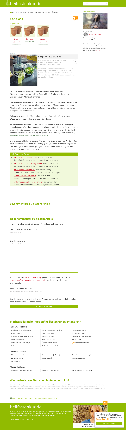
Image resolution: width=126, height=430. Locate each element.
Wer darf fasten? (16, 333)
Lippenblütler (15, 24)
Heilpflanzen (46, 12)
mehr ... (97, 50)
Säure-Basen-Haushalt (18, 355)
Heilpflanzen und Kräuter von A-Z (22, 370)
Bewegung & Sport (17, 358)
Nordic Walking (16, 361)
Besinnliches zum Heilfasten (81, 336)
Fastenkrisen (15, 346)
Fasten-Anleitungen (17, 339)
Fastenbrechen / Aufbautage (20, 343)
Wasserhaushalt (47, 358)
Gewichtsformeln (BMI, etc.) (51, 355)
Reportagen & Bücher (79, 330)
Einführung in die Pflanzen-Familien (28, 182)
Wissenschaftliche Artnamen (25, 157)
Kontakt (20, 398)
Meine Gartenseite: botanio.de (82, 370)
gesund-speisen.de (78, 358)
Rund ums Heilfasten (19, 12)
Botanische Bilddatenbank (24, 169)
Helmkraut (29, 39)
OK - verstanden (109, 423)
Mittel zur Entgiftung (48, 333)
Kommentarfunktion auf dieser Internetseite (28, 280)
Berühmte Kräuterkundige (50, 370)
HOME (14, 398)
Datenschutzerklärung (104, 419)
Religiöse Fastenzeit (78, 333)
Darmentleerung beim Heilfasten (52, 330)
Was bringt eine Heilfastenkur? (21, 330)
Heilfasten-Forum (51, 343)
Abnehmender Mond (95, 34)
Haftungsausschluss (50, 398)
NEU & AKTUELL (77, 339)
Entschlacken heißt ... (49, 336)
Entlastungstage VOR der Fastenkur (23, 336)
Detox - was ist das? (48, 339)
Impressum (28, 398)
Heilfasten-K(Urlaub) (82, 343)
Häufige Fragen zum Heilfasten (52, 346)
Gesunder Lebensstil (34, 12)
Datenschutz (38, 398)
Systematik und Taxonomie (25, 176)
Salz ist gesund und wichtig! (81, 355)
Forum (56, 12)
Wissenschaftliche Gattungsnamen (28, 163)
